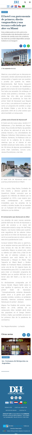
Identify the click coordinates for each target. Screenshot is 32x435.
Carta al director (21, 407)
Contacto (22, 410)
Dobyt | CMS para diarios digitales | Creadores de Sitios (18, 431)
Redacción (8, 407)
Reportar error (11, 410)
